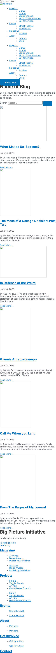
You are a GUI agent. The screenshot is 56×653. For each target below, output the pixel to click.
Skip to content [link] (7, 1)
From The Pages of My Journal (23, 507)
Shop (21, 41)
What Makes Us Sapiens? (20, 147)
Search (3, 103)
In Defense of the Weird (18, 283)
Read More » (6, 167)
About (12, 36)
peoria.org (5, 545)
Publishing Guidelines (19, 560)
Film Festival (25, 28)
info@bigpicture (8, 542)
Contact (23, 38)
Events (12, 23)
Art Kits (22, 13)
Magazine (14, 31)
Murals (22, 11)
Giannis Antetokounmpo (18, 359)
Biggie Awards (16, 558)
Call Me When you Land (17, 433)
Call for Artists (26, 21)
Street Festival (26, 26)
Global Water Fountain (30, 18)
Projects (13, 8)
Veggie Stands (26, 16)
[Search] (47, 103)
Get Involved (9, 636)
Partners (13, 626)
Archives (23, 33)
